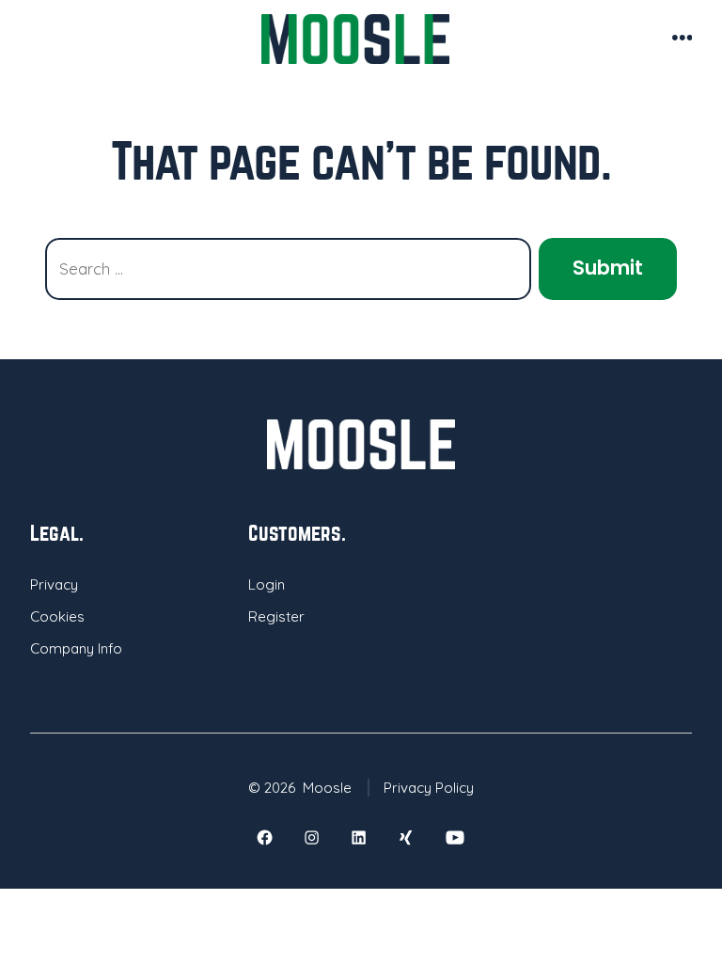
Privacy (54, 584)
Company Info (76, 648)
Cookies (57, 616)
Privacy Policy (429, 788)
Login (266, 584)
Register (276, 616)
